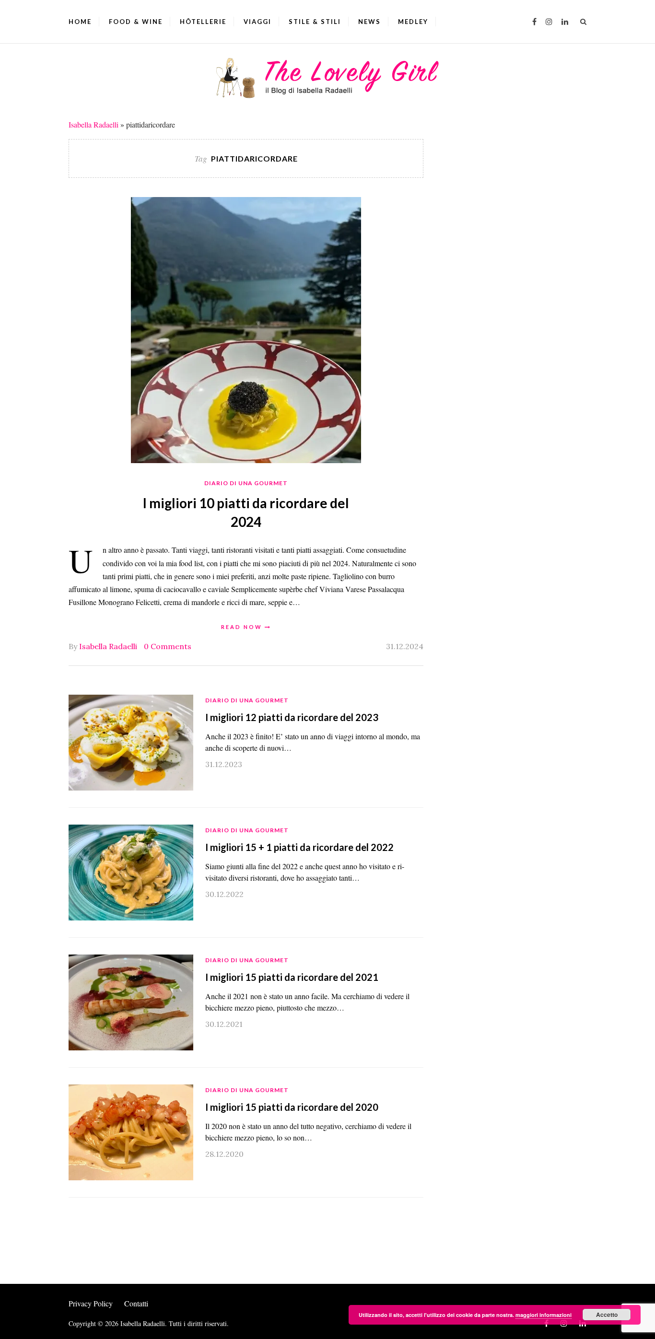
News (369, 21)
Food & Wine (136, 21)
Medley (413, 21)
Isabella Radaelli (93, 124)
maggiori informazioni (543, 1314)
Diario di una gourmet (246, 483)
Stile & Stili (315, 21)
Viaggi (257, 21)
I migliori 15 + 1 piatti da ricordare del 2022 (299, 847)
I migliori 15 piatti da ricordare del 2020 (291, 1107)
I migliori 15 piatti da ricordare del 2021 (291, 977)
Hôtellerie (203, 21)
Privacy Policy (91, 1303)
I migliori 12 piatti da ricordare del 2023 (291, 717)
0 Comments (167, 646)
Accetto (607, 1314)
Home (80, 21)
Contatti (136, 1303)
